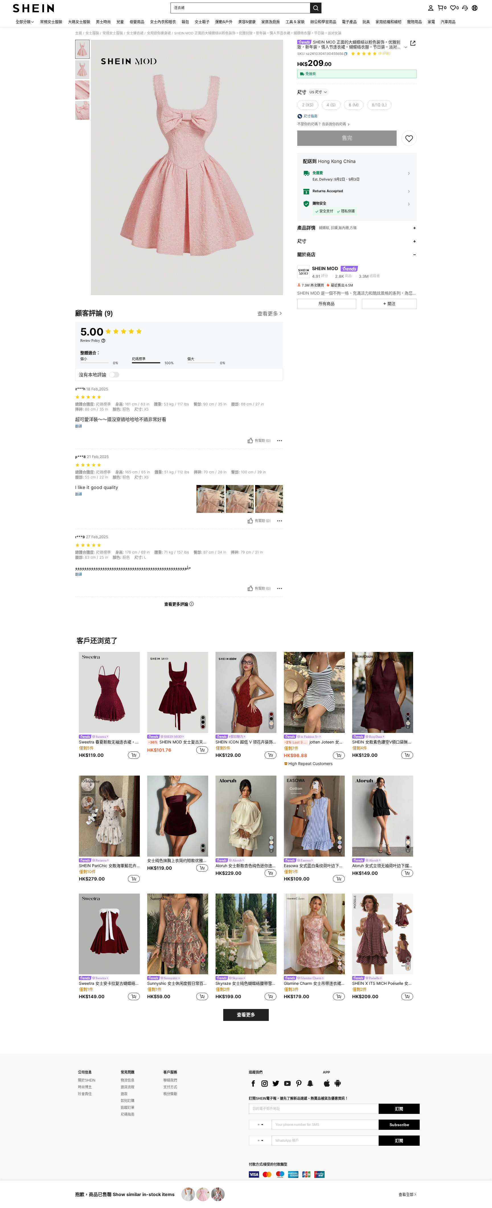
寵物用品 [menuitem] (414, 21)
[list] (283, 1083)
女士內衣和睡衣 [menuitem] (163, 21)
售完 (347, 138)
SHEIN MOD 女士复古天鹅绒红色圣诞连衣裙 (178, 742)
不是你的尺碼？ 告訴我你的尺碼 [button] (322, 124)
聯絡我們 (170, 1080)
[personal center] (430, 8)
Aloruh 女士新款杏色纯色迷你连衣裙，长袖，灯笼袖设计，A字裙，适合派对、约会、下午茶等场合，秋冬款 (246, 865)
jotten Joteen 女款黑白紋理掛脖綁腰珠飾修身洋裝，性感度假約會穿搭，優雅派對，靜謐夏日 (314, 742)
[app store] (327, 1086)
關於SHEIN (86, 1080)
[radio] (307, 105)
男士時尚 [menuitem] (103, 21)
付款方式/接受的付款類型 (268, 1164)
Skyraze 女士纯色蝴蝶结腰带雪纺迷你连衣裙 (246, 983)
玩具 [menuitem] (366, 21)
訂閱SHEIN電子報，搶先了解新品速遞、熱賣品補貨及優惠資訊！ (298, 1099)
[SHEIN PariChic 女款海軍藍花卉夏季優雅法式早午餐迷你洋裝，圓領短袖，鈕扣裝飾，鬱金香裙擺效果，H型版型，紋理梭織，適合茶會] (109, 816)
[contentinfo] (334, 1174)
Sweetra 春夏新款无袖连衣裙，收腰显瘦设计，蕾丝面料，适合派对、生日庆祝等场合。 (109, 742)
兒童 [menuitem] (120, 21)
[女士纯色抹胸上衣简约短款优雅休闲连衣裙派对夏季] (177, 816)
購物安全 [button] (319, 204)
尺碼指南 (127, 1114)
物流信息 (127, 1080)
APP (326, 1072)
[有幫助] (250, 440)
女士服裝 (92, 33)
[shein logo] (33, 8)
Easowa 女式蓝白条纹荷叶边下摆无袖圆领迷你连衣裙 (314, 865)
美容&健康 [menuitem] (247, 21)
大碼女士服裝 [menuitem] (79, 21)
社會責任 (85, 1094)
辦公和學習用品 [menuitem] (323, 21)
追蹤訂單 (127, 1108)
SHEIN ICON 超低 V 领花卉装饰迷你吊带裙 (246, 742)
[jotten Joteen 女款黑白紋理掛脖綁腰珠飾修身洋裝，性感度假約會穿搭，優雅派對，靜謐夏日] (314, 692)
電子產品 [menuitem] (349, 21)
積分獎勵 (170, 1094)
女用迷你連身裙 (159, 33)
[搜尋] (315, 8)
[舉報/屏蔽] (279, 440)
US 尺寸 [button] (315, 92)
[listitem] (109, 706)
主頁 (78, 33)
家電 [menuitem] (431, 21)
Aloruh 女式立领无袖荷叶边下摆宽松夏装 (382, 865)
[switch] (114, 375)
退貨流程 (127, 1087)
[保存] (409, 138)
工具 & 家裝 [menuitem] (295, 21)
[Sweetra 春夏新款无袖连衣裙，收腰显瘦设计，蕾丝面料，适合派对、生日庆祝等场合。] (109, 692)
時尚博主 (85, 1087)
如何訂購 (127, 1101)
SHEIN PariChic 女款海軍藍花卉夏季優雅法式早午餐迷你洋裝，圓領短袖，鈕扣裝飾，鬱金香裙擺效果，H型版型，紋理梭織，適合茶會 (109, 865)
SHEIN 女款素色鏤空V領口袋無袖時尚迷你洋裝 (382, 742)
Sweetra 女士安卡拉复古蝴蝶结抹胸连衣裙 (109, 983)
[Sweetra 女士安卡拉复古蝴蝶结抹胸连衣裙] (109, 934)
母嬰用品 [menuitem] (137, 21)
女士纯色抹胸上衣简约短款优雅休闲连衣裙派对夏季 (177, 860)
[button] (465, 8)
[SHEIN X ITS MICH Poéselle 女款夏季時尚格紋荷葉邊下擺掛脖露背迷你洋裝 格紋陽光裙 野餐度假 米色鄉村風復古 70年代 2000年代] (382, 934)
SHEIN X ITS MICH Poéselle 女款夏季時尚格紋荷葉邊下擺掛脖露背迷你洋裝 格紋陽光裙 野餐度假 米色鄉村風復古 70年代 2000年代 (382, 983)
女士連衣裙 (135, 33)
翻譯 (78, 426)
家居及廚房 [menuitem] (270, 21)
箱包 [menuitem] (185, 21)
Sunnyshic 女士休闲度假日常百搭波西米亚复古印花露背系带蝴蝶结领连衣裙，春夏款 (177, 983)
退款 (124, 1094)
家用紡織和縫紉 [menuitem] (388, 21)
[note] (309, 763)
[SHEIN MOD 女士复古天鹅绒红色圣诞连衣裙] (177, 692)
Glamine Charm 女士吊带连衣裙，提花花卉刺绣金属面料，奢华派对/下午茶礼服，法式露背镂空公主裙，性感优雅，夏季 (314, 983)
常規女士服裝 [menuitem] (51, 21)
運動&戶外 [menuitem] (224, 21)
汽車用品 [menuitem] (448, 21)
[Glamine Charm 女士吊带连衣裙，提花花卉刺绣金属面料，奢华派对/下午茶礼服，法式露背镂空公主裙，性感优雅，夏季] (314, 934)
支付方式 (170, 1087)
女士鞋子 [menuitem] (202, 21)
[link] (442, 7)
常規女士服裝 (112, 33)
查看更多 (246, 1014)
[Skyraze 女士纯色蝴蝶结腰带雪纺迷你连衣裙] (246, 934)
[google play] (338, 1086)
